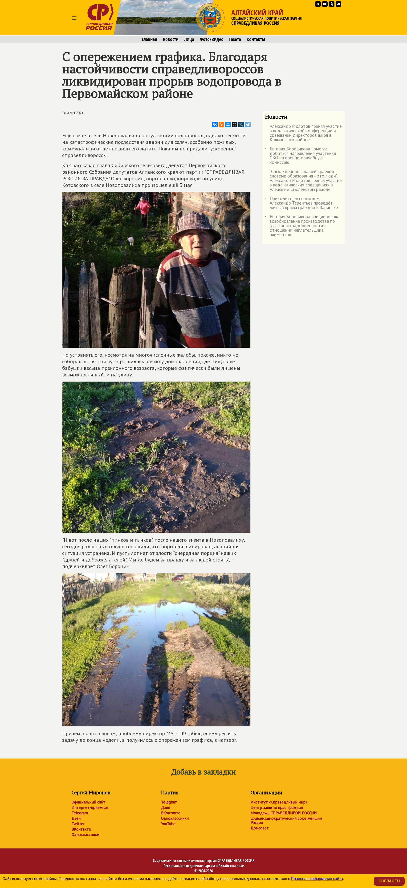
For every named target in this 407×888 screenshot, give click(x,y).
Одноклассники (85, 834)
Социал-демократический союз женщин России (286, 820)
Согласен (389, 881)
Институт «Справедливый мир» (279, 802)
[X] (234, 124)
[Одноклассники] (221, 124)
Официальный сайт (88, 802)
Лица (189, 39)
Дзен (76, 818)
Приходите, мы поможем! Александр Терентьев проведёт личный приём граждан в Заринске (301, 203)
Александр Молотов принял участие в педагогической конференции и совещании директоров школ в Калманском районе (303, 133)
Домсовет (260, 828)
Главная (149, 39)
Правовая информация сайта (317, 879)
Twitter (78, 824)
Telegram (80, 813)
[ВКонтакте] (215, 124)
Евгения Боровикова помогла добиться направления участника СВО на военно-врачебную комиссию (300, 156)
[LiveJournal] (241, 124)
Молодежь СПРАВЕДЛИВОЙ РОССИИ (284, 813)
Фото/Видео (212, 39)
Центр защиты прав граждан (277, 807)
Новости (171, 39)
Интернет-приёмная (90, 807)
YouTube (168, 824)
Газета (235, 39)
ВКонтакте (81, 829)
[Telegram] (248, 124)
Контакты (256, 39)
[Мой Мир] (228, 124)
